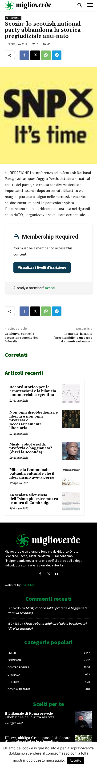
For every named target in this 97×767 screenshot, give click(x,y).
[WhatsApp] (46, 55)
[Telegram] (56, 55)
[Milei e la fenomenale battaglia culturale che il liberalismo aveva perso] (71, 476)
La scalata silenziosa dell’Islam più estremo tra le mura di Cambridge (33, 499)
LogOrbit (27, 585)
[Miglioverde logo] (48, 540)
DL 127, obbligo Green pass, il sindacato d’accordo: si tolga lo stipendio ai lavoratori (37, 742)
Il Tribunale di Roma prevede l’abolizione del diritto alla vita (29, 715)
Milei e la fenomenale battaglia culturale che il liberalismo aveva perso (31, 474)
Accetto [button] (75, 760)
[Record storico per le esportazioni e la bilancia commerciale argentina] (71, 393)
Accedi (50, 287)
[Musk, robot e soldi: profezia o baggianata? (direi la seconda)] (71, 451)
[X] (35, 55)
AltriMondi (13, 17)
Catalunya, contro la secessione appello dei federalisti (21, 337)
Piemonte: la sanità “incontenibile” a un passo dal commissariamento (73, 337)
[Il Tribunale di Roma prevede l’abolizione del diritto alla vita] (83, 719)
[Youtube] (57, 574)
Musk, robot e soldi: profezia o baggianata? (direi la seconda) (30, 448)
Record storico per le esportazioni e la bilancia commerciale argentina (32, 391)
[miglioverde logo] (28, 5)
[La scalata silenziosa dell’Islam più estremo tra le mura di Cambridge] (71, 501)
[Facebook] (24, 55)
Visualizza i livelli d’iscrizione (42, 267)
